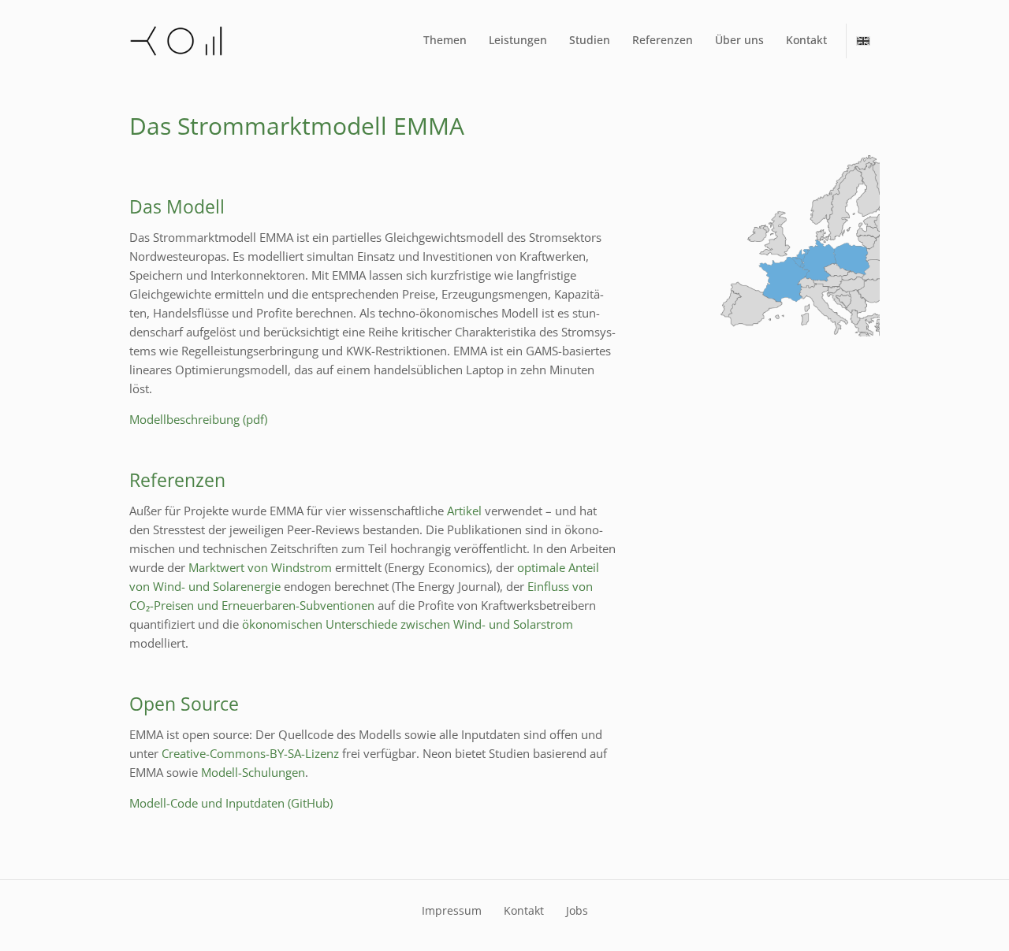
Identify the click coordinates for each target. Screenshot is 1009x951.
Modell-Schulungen (253, 772)
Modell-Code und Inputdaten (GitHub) (231, 803)
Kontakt (806, 39)
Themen (445, 39)
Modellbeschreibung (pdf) (198, 419)
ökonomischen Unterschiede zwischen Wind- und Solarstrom (407, 624)
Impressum (452, 910)
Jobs (577, 910)
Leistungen (518, 39)
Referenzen (662, 39)
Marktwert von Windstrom (260, 567)
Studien (589, 39)
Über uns (739, 39)
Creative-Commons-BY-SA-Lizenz (250, 753)
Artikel (464, 510)
